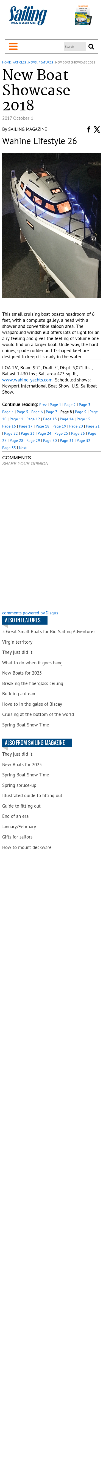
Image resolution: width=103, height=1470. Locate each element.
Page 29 (33, 440)
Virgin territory (17, 642)
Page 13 (50, 418)
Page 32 (83, 440)
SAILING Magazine (27, 129)
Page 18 (42, 426)
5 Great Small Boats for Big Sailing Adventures (48, 631)
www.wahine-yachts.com (27, 380)
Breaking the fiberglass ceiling (32, 683)
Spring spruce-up (19, 785)
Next (23, 447)
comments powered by (30, 612)
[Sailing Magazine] (28, 19)
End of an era (15, 816)
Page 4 (8, 411)
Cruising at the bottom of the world (38, 714)
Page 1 (55, 404)
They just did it (17, 652)
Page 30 (50, 440)
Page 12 (33, 418)
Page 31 (67, 440)
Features (46, 62)
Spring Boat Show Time (25, 725)
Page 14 (67, 418)
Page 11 (16, 418)
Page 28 (16, 440)
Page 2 (70, 404)
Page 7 (51, 411)
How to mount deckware (27, 847)
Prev (43, 404)
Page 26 (78, 433)
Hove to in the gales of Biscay (32, 704)
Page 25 (61, 433)
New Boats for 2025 (22, 673)
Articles (19, 62)
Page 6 (37, 411)
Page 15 (83, 418)
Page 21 (93, 426)
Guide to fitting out (21, 806)
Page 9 (81, 411)
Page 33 (9, 447)
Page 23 (28, 433)
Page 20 (76, 426)
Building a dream (19, 694)
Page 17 (26, 426)
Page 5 (22, 411)
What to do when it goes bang (32, 663)
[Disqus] (51, 539)
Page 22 (11, 433)
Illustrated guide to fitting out (32, 795)
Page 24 (44, 433)
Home (6, 62)
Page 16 (9, 426)
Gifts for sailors (17, 837)
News (32, 62)
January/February (19, 827)
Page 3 (84, 404)
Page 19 (59, 426)
